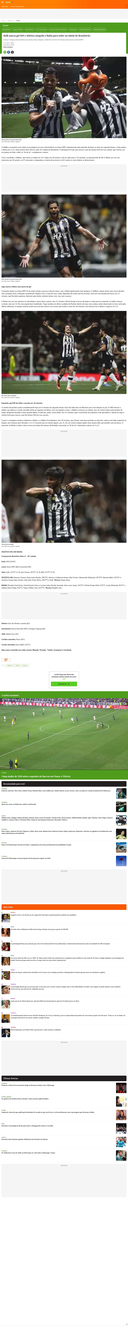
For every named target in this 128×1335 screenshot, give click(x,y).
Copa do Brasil (18, 30)
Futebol (18, 20)
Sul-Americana (42, 30)
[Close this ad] (126, 1324)
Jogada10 (9, 665)
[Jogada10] (6, 659)
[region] (64, 1330)
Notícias (13, 1027)
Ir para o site (9, 2)
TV (11, 941)
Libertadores (29, 30)
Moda (12, 927)
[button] (2, 2)
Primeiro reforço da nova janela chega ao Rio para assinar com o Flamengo (27, 1085)
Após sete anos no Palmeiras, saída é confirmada (18, 804)
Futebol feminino (85, 30)
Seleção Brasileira (99, 30)
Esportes (10, 20)
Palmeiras (4, 789)
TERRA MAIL (4, 6)
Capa (3, 20)
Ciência (13, 970)
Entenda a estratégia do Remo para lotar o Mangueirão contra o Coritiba (27, 1126)
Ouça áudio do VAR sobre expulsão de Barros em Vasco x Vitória (36, 776)
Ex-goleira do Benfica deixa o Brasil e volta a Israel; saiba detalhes (25, 1099)
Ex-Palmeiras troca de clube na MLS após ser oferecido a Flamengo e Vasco (28, 1153)
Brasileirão (6, 30)
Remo (2, 1124)
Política (12, 912)
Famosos (13, 984)
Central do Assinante (17, 6)
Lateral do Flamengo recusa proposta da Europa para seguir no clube (26, 858)
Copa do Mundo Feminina (57, 30)
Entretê (13, 998)
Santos (3, 816)
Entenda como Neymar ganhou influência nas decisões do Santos (24, 1139)
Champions (73, 30)
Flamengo (4, 856)
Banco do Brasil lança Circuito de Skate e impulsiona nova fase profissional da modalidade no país (36, 845)
